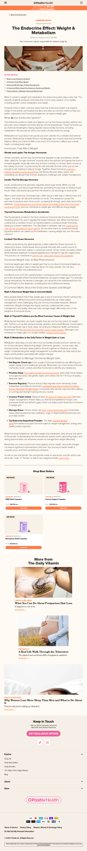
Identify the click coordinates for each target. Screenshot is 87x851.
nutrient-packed (60, 420)
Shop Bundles (9, 766)
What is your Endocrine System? (18, 79)
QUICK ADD (23, 508)
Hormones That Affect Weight (18, 82)
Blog (6, 774)
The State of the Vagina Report (16, 770)
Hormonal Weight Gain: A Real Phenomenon (23, 85)
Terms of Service (11, 827)
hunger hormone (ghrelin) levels (24, 389)
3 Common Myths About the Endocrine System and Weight (28, 88)
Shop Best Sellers (11, 762)
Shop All (7, 759)
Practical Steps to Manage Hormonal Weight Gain (25, 91)
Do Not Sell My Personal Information (19, 831)
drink (11, 423)
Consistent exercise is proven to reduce (60, 386)
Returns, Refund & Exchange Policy (47, 827)
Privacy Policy (25, 827)
